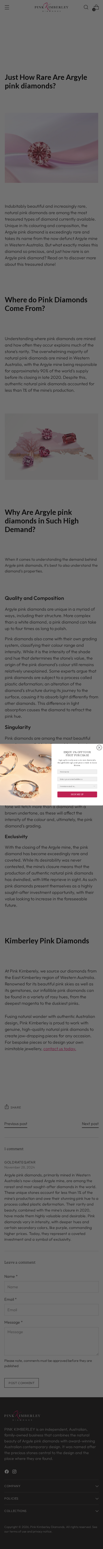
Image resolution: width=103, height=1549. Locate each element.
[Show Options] (94, 786)
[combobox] (76, 786)
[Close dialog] (99, 747)
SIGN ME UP (77, 794)
